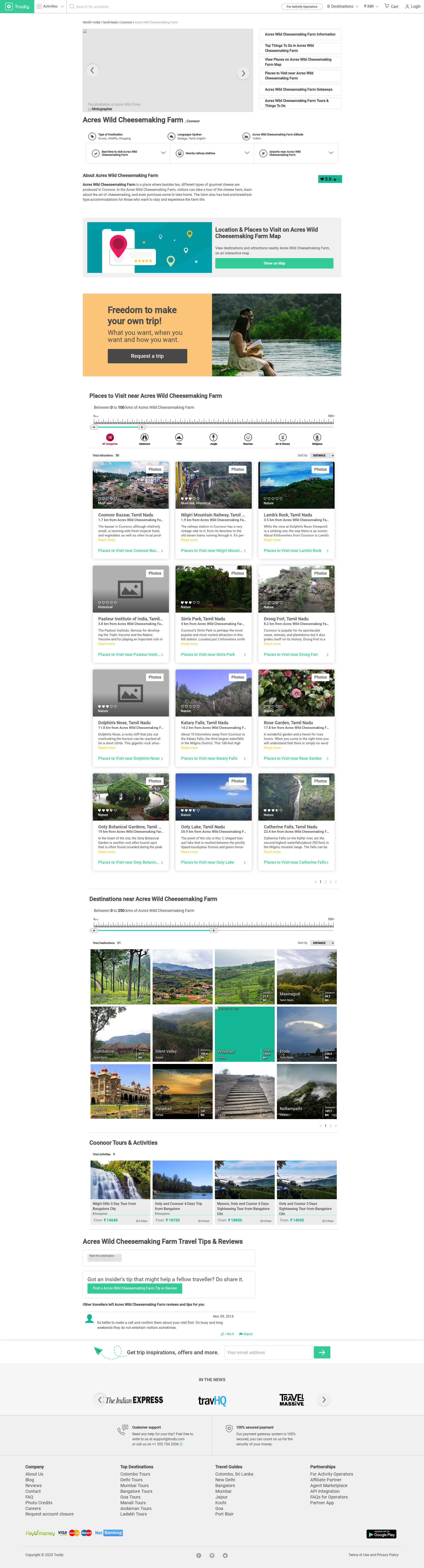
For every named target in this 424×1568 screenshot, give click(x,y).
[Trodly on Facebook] (199, 1555)
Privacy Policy (388, 1555)
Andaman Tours (135, 1508)
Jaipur (221, 1497)
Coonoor (126, 22)
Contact (33, 1491)
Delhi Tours (131, 1479)
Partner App (322, 1502)
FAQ (29, 1497)
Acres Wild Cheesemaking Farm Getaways (298, 89)
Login (416, 6)
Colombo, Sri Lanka (234, 1474)
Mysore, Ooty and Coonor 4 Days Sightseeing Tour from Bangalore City (243, 1209)
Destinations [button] (342, 6)
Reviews (33, 1485)
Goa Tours (130, 1497)
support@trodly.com (169, 1439)
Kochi (220, 1502)
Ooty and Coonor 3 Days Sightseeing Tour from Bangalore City (305, 1209)
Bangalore (225, 1485)
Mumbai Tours (134, 1485)
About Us (34, 1474)
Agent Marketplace (329, 1485)
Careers (33, 1508)
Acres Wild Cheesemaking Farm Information (300, 34)
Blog (29, 1479)
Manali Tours (133, 1502)
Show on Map (274, 263)
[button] (371, 6)
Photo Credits (38, 1502)
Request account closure (49, 1514)
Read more (106, 540)
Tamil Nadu (110, 22)
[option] (168, 70)
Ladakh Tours (133, 1514)
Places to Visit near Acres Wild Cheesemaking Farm (289, 75)
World (87, 22)
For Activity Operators (302, 6)
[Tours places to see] (17, 6)
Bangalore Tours (136, 1491)
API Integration (325, 1491)
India (96, 22)
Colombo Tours (135, 1474)
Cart (394, 6)
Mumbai (223, 1491)
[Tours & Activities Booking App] (304, 1534)
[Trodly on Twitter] (225, 1555)
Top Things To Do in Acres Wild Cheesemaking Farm (289, 48)
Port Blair (224, 1514)
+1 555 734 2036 (166, 1444)
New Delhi (225, 1479)
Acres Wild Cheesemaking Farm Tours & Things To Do (297, 103)
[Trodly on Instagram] (212, 1555)
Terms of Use (358, 1555)
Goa (219, 1508)
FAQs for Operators (329, 1497)
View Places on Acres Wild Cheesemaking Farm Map (298, 62)
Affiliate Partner (325, 1479)
